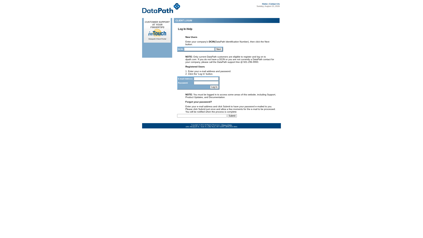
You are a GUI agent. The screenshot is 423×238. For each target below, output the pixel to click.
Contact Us (274, 4)
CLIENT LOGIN (183, 20)
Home (265, 4)
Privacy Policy (227, 125)
